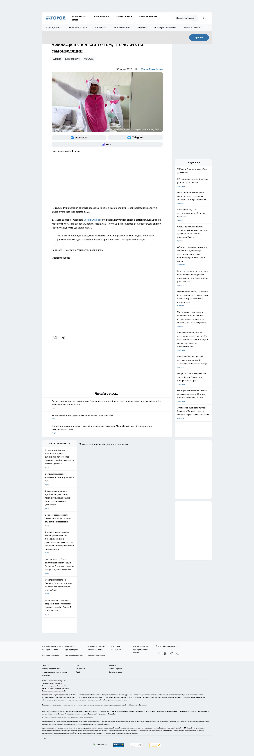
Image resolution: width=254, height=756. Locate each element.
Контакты (113, 665)
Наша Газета (115, 646)
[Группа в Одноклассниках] (164, 653)
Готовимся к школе (78, 27)
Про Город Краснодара (96, 656)
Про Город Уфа (116, 650)
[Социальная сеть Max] (107, 144)
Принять (199, 37)
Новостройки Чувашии (165, 27)
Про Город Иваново (140, 646)
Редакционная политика (51, 669)
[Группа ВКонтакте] (79, 137)
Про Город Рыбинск (95, 650)
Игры (75, 19)
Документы (100, 27)
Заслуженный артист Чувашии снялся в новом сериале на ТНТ (82, 417)
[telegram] (64, 337)
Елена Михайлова (152, 69)
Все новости (78, 16)
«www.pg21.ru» (60, 681)
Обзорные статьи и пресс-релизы (54, 672)
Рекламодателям (148, 16)
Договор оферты (115, 669)
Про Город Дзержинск (50, 656)
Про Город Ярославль (50, 650)
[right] (209, 27)
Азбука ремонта (54, 27)
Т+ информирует (122, 27)
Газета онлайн (124, 16)
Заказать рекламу (192, 27)
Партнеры (46, 675)
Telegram (45, 665)
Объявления (80, 669)
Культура (89, 58)
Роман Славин (92, 219)
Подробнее (112, 714)
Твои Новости (70, 646)
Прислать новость (185, 18)
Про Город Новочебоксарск (52, 646)
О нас (78, 665)
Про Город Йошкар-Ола (96, 646)
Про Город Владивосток (74, 656)
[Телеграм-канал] (135, 137)
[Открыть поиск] (204, 18)
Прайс (78, 672)
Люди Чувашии (101, 16)
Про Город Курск (71, 650)
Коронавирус (72, 58)
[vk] (55, 337)
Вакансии (142, 27)
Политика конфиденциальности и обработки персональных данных (67, 718)
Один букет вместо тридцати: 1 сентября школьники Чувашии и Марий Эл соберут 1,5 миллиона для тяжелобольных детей (102, 429)
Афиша (57, 58)
